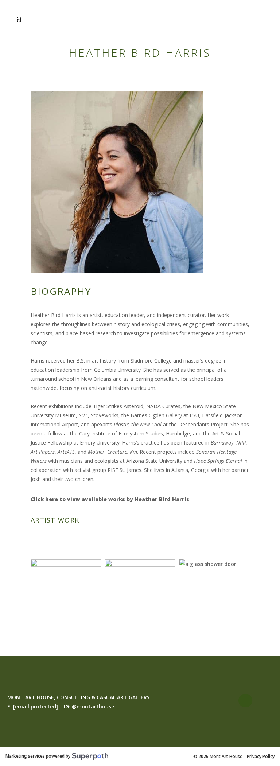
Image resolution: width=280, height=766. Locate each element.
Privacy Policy (261, 756)
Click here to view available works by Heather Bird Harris (110, 499)
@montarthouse (93, 706)
